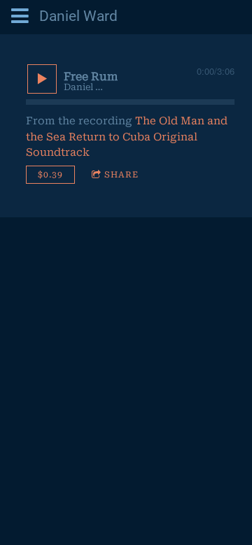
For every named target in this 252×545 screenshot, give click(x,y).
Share (121, 175)
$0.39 (50, 175)
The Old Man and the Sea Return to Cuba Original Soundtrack (126, 137)
